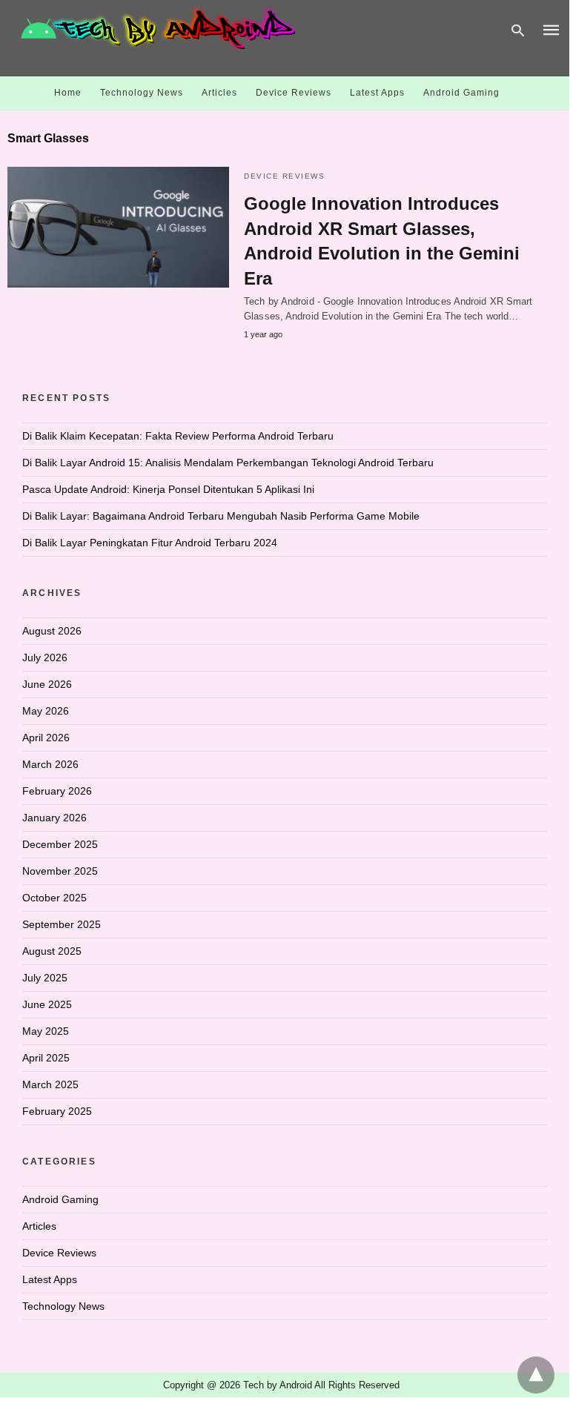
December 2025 (60, 844)
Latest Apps (377, 92)
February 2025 (57, 1111)
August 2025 (52, 951)
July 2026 (44, 657)
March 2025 (50, 1084)
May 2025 (45, 1031)
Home (68, 92)
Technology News (141, 92)
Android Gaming (461, 92)
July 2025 (44, 978)
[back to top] (535, 1375)
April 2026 (46, 737)
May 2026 (45, 711)
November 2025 (60, 871)
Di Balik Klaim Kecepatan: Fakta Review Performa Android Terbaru (178, 436)
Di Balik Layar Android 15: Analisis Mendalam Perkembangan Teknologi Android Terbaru (228, 462)
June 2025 (47, 1004)
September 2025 (61, 924)
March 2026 (50, 764)
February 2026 (57, 791)
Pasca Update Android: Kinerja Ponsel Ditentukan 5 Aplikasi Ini (168, 489)
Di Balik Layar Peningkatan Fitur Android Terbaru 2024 (149, 543)
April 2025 (46, 1058)
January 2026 (54, 818)
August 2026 (52, 631)
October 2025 (54, 898)
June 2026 (47, 684)
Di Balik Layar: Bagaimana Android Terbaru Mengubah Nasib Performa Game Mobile (221, 516)
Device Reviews (293, 92)
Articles (219, 92)
